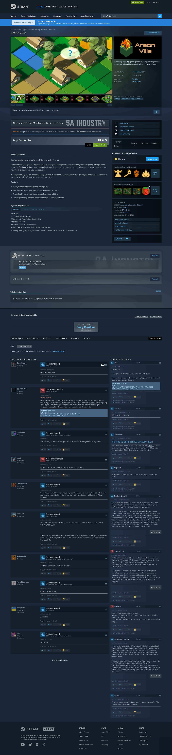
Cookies (121, 745)
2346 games (21, 460)
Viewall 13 (155, 173)
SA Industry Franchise (39, 30)
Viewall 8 (155, 191)
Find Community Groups (123, 230)
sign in (148, 2)
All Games (14, 30)
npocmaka (21, 608)
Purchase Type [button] (32, 338)
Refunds (121, 749)
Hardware (104, 740)
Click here (80, 132)
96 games (20, 365)
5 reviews (20, 368)
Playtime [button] (74, 338)
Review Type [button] (16, 338)
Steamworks (83, 740)
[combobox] (129, 16)
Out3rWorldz (22, 484)
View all (158, 291)
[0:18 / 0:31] (61, 65)
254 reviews (20, 612)
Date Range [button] (60, 338)
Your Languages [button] (23, 346)
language (156, 2)
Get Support (143, 740)
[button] (14, 16)
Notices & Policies (124, 740)
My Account (143, 745)
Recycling (104, 745)
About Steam (84, 732)
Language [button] (47, 338)
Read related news (121, 223)
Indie (138, 98)
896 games (20, 486)
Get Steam (143, 732)
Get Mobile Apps (145, 736)
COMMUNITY (51, 6)
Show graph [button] (153, 338)
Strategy (132, 98)
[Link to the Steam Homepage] (19, 9)
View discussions (121, 226)
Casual (117, 98)
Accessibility (122, 736)
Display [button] (85, 338)
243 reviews (20, 463)
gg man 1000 (22, 389)
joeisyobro (21, 432)
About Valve (105, 732)
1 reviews (20, 584)
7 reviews (20, 435)
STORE (40, 6)
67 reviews (20, 516)
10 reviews (20, 638)
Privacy (120, 732)
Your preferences (156, 317)
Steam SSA (83, 736)
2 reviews (20, 559)
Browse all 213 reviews (59, 660)
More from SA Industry (32, 255)
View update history (122, 220)
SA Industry (136, 81)
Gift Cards (83, 749)
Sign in (14, 110)
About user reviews (141, 317)
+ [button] (142, 98)
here (50, 299)
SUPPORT (72, 6)
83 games (20, 636)
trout (19, 458)
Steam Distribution (86, 745)
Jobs (102, 736)
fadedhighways (23, 582)
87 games (20, 391)
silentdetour (21, 556)
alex (18, 633)
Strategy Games (25, 30)
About (62, 6)
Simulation (125, 98)
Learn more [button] (152, 159)
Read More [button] (155, 532)
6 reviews (20, 393)
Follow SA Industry (31, 261)
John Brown (21, 363)
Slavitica (135, 79)
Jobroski (20, 514)
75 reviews (20, 488)
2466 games (21, 610)
